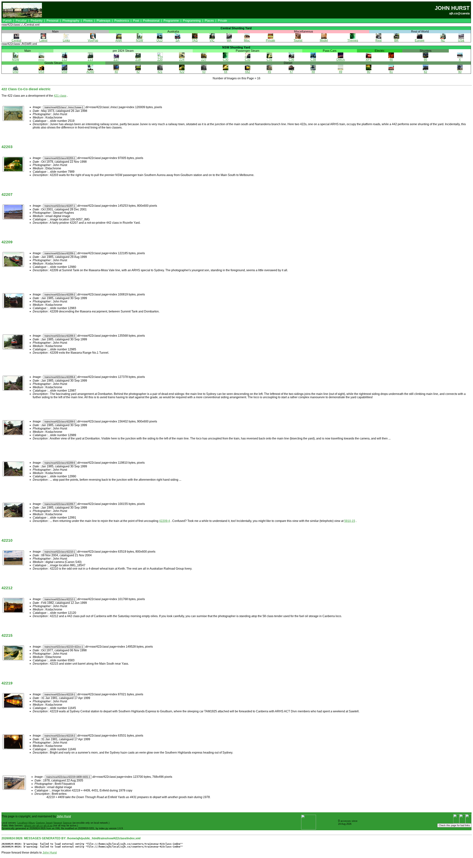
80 (368, 71)
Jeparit (49, 822)
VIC (212, 40)
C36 (291, 59)
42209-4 (164, 520)
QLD (159, 40)
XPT (369, 59)
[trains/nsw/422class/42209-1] (13, 259)
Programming (192, 20)
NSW (139, 40)
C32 (247, 59)
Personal (52, 20)
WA (229, 40)
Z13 (90, 59)
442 (247, 71)
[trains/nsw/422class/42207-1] (13, 211)
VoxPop (93, 40)
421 (159, 71)
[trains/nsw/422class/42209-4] (13, 383)
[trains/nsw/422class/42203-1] (13, 164)
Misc (247, 40)
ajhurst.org (29, 825)
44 (225, 71)
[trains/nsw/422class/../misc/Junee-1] (13, 113)
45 (269, 71)
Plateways (103, 20)
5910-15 (349, 520)
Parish (7, 20)
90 (460, 71)
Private (222, 20)
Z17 (116, 59)
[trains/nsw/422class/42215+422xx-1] (13, 652)
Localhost (22, 822)
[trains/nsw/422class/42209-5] (13, 427)
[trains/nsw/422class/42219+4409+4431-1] (14, 783)
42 (138, 71)
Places (209, 20)
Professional (151, 20)
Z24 (181, 59)
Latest (43, 40)
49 (340, 71)
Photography (70, 20)
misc (41, 59)
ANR (118, 40)
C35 (269, 59)
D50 (15, 71)
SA (178, 40)
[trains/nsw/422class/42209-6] (13, 468)
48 (313, 71)
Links (66, 40)
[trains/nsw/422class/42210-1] (13, 557)
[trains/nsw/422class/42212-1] (13, 605)
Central (16, 40)
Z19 (138, 59)
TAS (195, 40)
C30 (225, 59)
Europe (419, 40)
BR (396, 40)
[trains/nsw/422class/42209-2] (13, 300)
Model (324, 40)
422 (181, 71)
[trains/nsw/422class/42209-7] (13, 510)
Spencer (67, 822)
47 (291, 71)
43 (203, 71)
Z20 (160, 59)
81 (391, 71)
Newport (57, 822)
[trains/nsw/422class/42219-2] (13, 741)
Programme (171, 20)
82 (425, 71)
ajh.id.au (47, 825)
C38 (313, 59)
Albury (31, 822)
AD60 (90, 71)
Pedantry (36, 20)
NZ (443, 40)
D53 (41, 71)
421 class (60, 95)
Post (136, 20)
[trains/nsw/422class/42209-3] (13, 341)
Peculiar (21, 20)
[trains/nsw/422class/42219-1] (13, 700)
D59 (64, 71)
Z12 (64, 59)
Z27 (203, 59)
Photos (88, 20)
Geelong (40, 822)
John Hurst (64, 816)
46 (391, 59)
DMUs (340, 59)
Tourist (298, 40)
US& (461, 40)
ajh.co (39, 825)
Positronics (121, 20)
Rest (378, 40)
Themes (352, 40)
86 (425, 59)
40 (116, 71)
